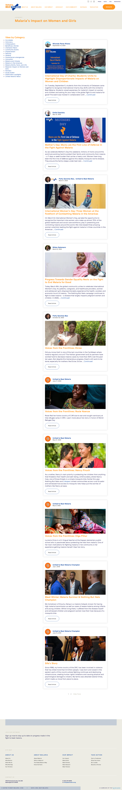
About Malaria (36, 7)
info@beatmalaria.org (70, 782)
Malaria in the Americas (13, 63)
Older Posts (77, 694)
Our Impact (49, 7)
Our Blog (83, 7)
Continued (91, 95)
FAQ (110, 1)
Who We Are (8, 760)
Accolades (9, 40)
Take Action (94, 7)
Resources (117, 1)
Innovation (9, 59)
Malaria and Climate (12, 61)
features (8, 53)
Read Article (52, 100)
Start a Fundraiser (96, 758)
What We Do (8, 762)
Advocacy (59, 7)
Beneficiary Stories (12, 46)
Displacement (10, 51)
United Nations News (13, 76)
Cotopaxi (66, 481)
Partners (8, 71)
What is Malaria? (38, 760)
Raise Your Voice (95, 760)
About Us (24, 7)
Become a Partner (96, 764)
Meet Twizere (66, 766)
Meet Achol (66, 760)
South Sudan (9, 73)
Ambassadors (10, 44)
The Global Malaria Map (40, 762)
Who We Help (9, 764)
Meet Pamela (66, 762)
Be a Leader (94, 762)
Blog (105, 1)
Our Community (71, 7)
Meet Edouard (66, 764)
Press (99, 1)
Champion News (11, 48)
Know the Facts (38, 764)
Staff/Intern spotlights (13, 74)
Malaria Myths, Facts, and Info (16, 65)
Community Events (12, 50)
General (8, 55)
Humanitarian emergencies (14, 57)
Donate (109, 7)
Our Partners (8, 766)
